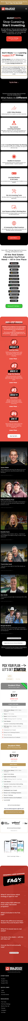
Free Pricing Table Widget (14, 805)
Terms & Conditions (11, 972)
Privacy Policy (18, 972)
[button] (26, 8)
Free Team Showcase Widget (14, 638)
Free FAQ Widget (14, 952)
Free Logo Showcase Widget (14, 828)
